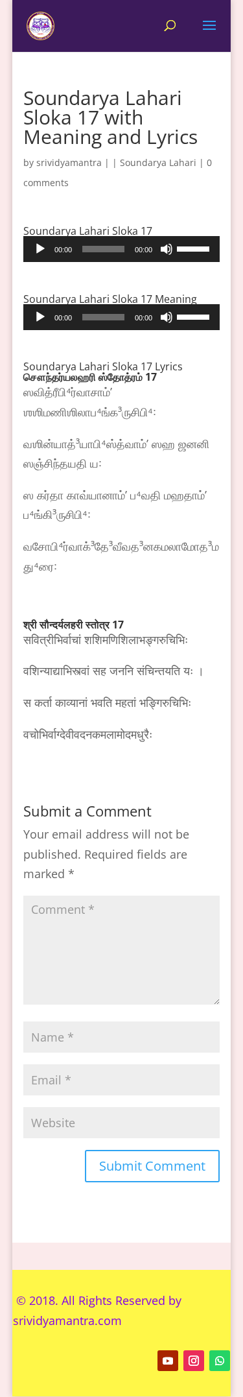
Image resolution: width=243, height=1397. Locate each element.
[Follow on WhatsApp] (219, 1360)
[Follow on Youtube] (167, 1360)
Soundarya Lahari (158, 162)
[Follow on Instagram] (193, 1360)
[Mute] (166, 249)
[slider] (195, 247)
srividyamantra (69, 162)
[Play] (40, 249)
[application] (121, 249)
